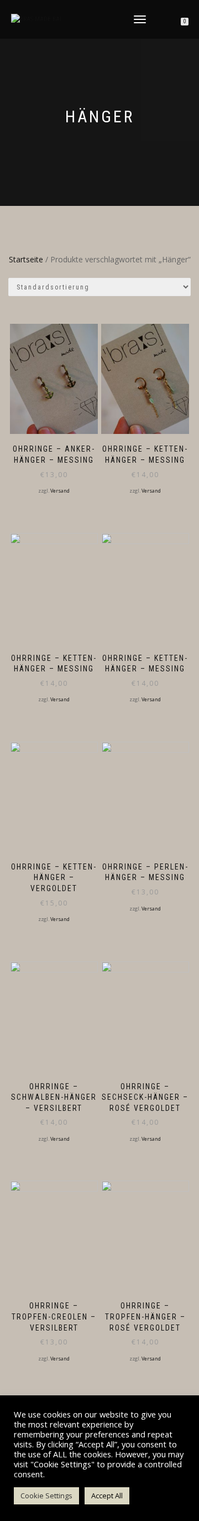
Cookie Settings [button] (46, 1496)
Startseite (26, 259)
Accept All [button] (107, 1496)
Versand (60, 490)
